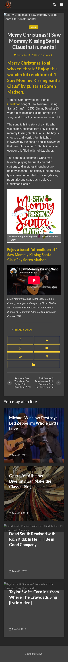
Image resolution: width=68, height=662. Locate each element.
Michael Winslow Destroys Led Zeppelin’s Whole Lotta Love (34, 423)
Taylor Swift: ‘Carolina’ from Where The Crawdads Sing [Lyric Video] (34, 597)
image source (23, 329)
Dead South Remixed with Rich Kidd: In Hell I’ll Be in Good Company (32, 539)
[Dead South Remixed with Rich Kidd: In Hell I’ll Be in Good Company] (34, 527)
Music (33, 27)
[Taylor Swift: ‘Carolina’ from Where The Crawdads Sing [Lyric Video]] (34, 585)
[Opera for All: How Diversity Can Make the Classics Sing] (34, 493)
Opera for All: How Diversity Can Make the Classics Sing (30, 481)
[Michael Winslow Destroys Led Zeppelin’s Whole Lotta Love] (34, 435)
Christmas (13, 104)
